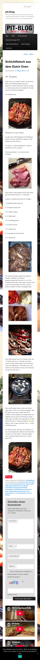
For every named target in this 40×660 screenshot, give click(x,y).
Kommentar (13, 521)
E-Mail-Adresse (14, 556)
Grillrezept (8, 486)
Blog (7, 36)
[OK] (37, 653)
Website (11, 566)
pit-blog (10, 11)
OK (20, 656)
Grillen (13, 36)
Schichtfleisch (30, 480)
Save (10, 477)
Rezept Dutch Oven (17, 486)
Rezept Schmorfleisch (20, 487)
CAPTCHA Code (12, 594)
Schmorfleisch (9, 493)
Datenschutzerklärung (12, 44)
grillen (32, 484)
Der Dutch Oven (23, 482)
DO (30, 482)
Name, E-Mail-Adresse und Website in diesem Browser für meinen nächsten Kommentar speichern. (19, 574)
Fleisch (28, 484)
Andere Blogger (25, 44)
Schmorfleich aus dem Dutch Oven (19, 491)
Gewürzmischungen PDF (13, 40)
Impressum (9, 48)
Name (12, 546)
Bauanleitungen (22, 36)
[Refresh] (23, 581)
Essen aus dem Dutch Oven (17, 484)
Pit (28, 71)
